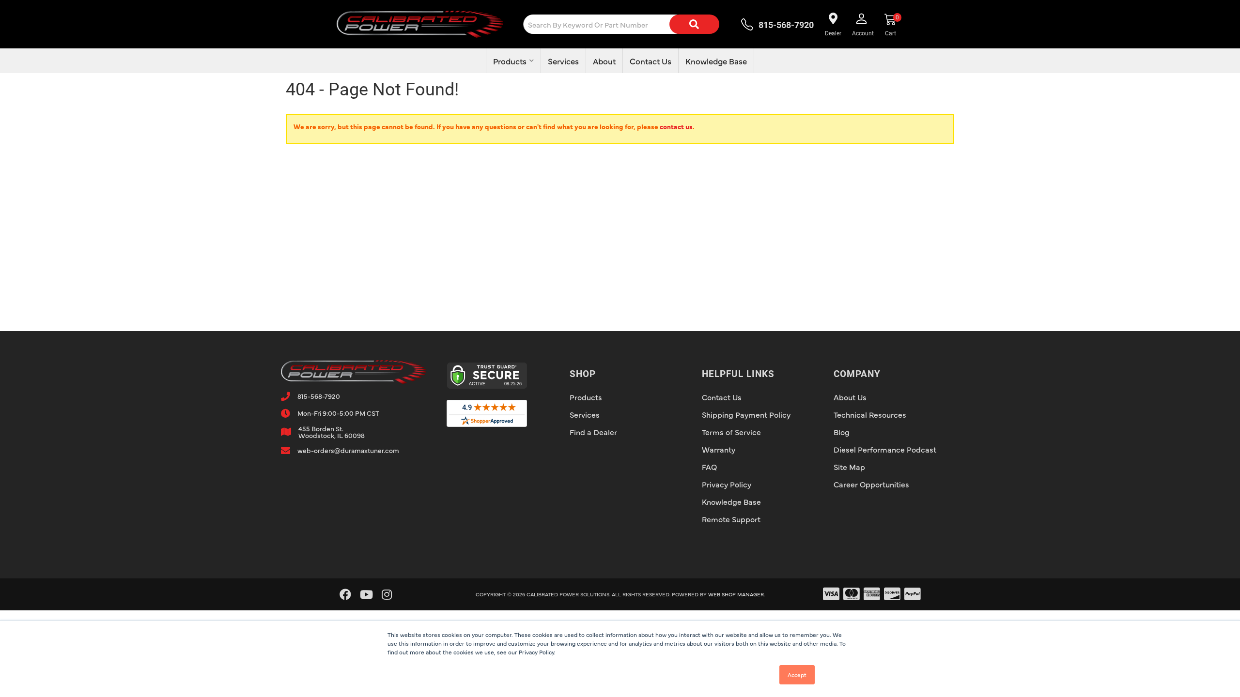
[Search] (694, 24)
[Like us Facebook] (345, 595)
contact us (676, 126)
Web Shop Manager (736, 594)
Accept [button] (797, 675)
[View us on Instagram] (387, 595)
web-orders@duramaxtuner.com (348, 450)
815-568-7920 (318, 396)
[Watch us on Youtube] (366, 595)
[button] (629, 24)
